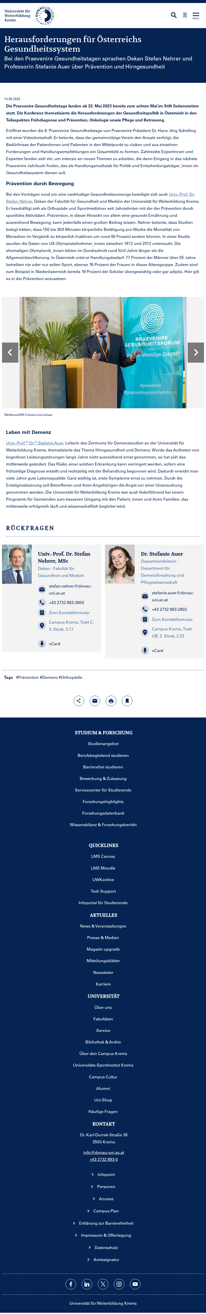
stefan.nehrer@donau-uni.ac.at (70, 589)
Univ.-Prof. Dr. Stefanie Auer (34, 442)
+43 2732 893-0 (104, 1159)
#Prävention (27, 677)
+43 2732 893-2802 (169, 609)
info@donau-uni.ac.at (103, 1152)
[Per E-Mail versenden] (95, 701)
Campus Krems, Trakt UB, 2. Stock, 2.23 (172, 632)
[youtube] (135, 1284)
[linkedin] (87, 1284)
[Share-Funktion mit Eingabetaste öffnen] (79, 701)
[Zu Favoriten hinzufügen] (127, 701)
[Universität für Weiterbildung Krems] (32, 15)
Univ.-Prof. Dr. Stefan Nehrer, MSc (64, 557)
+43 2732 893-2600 (66, 602)
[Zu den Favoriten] (185, 16)
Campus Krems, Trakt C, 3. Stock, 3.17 (71, 625)
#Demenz (49, 677)
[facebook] (71, 1284)
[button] (66, 644)
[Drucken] (111, 701)
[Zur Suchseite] (174, 16)
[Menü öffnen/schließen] (196, 16)
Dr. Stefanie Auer (162, 554)
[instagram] (119, 1284)
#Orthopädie (70, 677)
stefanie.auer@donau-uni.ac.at (173, 596)
